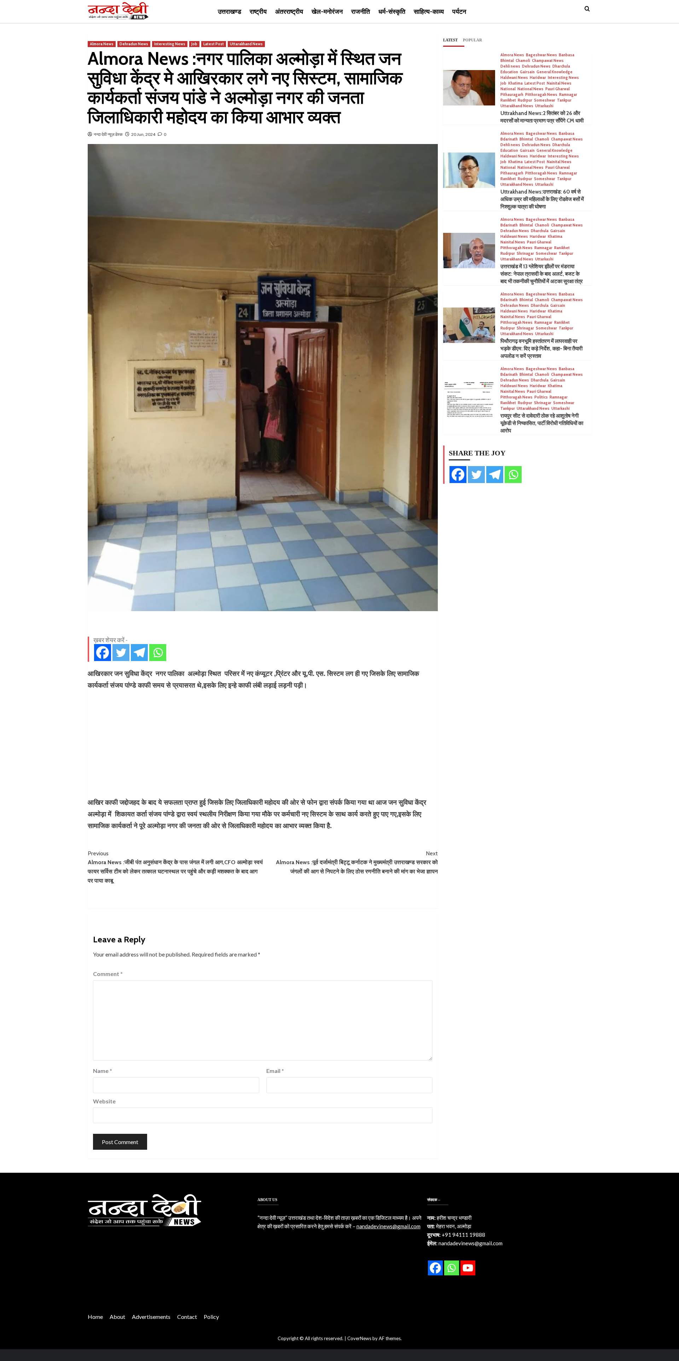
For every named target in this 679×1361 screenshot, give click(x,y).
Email (275, 1070)
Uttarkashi (544, 106)
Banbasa (566, 55)
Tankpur (564, 100)
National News (530, 89)
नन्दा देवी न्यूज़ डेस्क (108, 134)
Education (509, 72)
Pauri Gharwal (557, 89)
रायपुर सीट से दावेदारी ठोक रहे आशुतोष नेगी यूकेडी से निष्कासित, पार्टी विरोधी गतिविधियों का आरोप (541, 423)
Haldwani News (514, 78)
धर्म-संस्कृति (391, 12)
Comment (108, 973)
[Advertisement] (263, 743)
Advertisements (151, 1316)
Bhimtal (507, 61)
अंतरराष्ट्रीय (289, 12)
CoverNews (359, 1338)
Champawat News (548, 61)
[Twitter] (120, 652)
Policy (211, 1316)
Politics (541, 397)
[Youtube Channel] (467, 1267)
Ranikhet (508, 100)
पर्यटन (459, 12)
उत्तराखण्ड (229, 12)
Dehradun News (134, 43)
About (117, 1316)
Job (194, 43)
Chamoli (523, 61)
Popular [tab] (472, 40)
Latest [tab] (450, 40)
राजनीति (360, 12)
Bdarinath (509, 139)
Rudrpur (525, 100)
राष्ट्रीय (258, 12)
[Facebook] (102, 652)
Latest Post (213, 43)
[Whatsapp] (157, 652)
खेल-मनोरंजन (327, 12)
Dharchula (561, 66)
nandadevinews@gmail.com (388, 1226)
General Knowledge (554, 72)
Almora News (102, 43)
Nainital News (559, 83)
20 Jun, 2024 (143, 134)
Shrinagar (525, 253)
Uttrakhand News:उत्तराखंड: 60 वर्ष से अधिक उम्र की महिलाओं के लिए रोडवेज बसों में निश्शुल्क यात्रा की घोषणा (542, 199)
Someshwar (544, 100)
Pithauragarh (511, 95)
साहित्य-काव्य (429, 12)
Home (95, 1316)
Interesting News (169, 43)
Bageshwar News (541, 55)
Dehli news (510, 66)
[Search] (587, 9)
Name (102, 1070)
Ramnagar (568, 95)
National (508, 89)
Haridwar (538, 78)
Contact (187, 1316)
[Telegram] (139, 652)
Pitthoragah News (541, 95)
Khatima (515, 83)
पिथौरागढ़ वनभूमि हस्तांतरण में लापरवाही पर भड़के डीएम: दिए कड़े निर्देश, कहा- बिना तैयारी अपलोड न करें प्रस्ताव (541, 348)
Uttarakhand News (246, 43)
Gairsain (527, 72)
